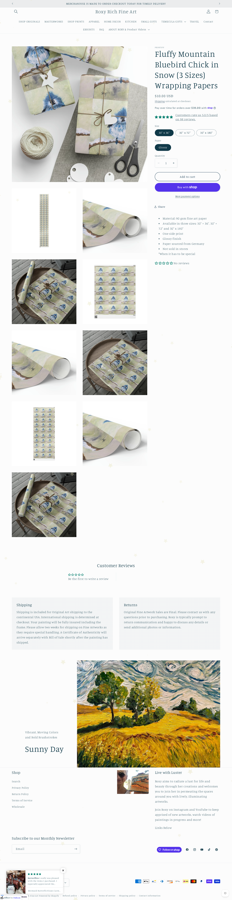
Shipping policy (127, 895)
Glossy (163, 147)
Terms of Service (22, 800)
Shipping (160, 101)
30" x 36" (164, 132)
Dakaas (23, 896)
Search (16, 781)
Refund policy (70, 895)
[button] (16, 11)
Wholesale (18, 806)
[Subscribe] (75, 848)
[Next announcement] (219, 3)
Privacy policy (88, 895)
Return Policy (20, 794)
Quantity (160, 155)
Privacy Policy (20, 787)
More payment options (187, 196)
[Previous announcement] (12, 3)
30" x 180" (206, 132)
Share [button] (161, 206)
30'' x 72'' (185, 132)
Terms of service (107, 895)
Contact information (150, 895)
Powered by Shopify (49, 895)
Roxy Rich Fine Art (29, 895)
